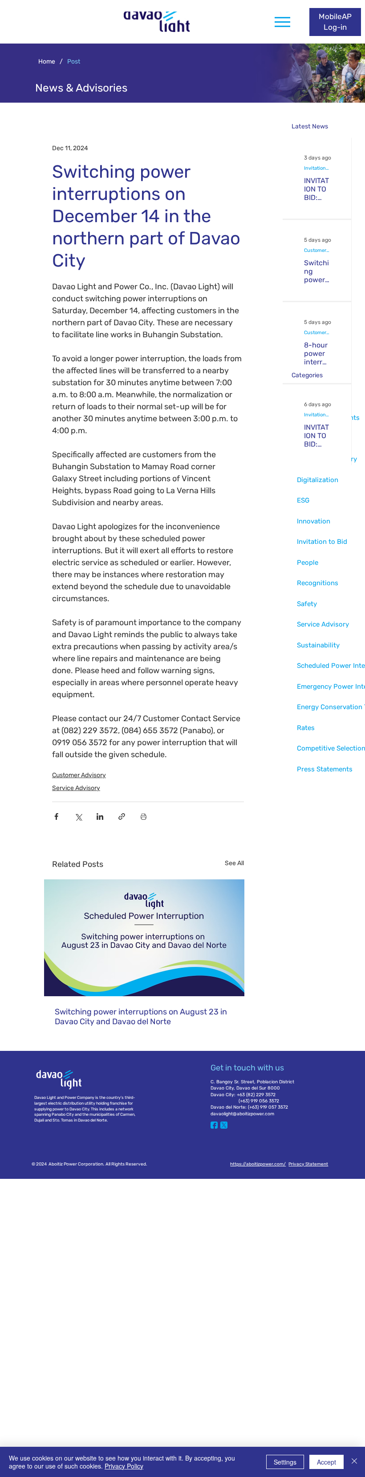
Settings (285, 1461)
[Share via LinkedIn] (100, 816)
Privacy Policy (124, 1465)
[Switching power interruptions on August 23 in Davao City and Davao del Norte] (148, 937)
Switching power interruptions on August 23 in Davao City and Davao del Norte (141, 1016)
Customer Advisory (79, 775)
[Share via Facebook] (56, 816)
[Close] (354, 1462)
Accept (326, 1461)
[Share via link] (122, 816)
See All (234, 863)
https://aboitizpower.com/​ (258, 1164)
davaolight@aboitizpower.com (242, 1114)
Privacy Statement (308, 1164)
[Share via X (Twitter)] (78, 816)
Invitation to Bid (317, 168)
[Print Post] (143, 816)
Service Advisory (76, 788)
